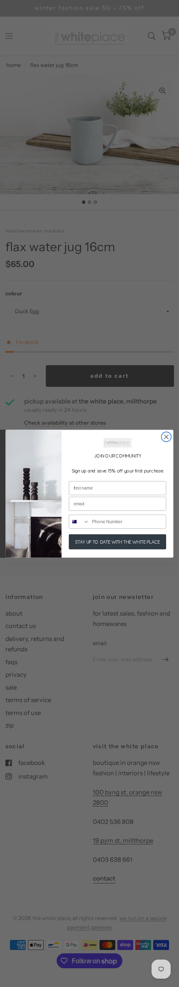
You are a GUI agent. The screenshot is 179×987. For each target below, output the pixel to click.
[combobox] (79, 521)
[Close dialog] (167, 437)
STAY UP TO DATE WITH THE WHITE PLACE (117, 541)
